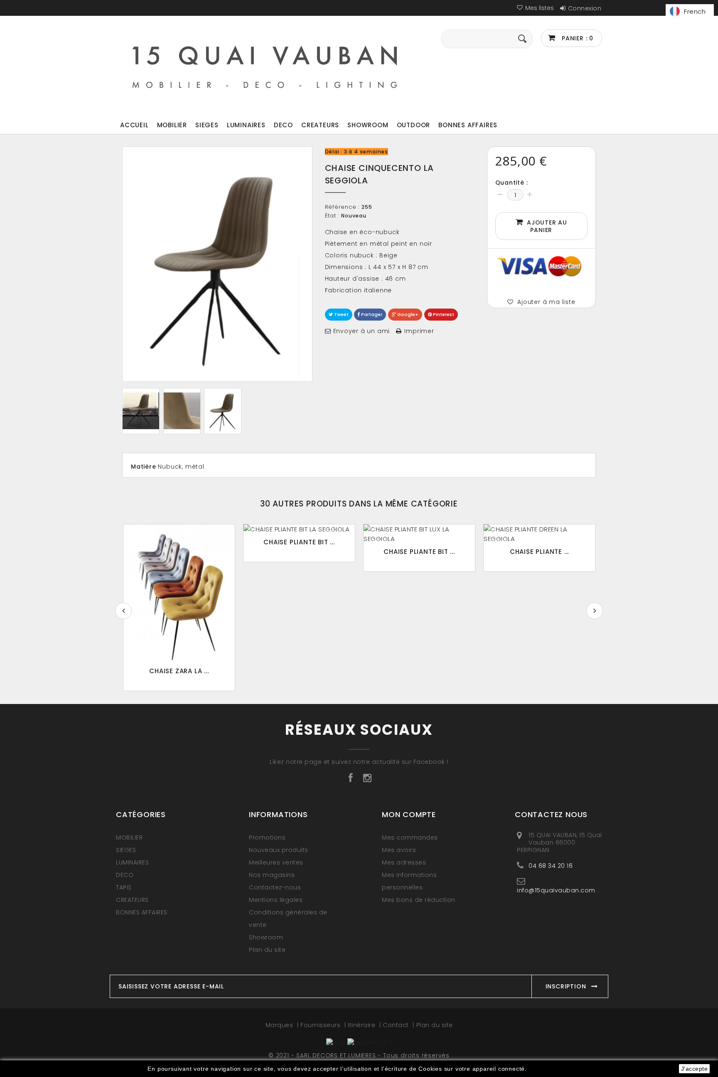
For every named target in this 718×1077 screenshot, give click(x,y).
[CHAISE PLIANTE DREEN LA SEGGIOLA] (539, 533)
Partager (371, 314)
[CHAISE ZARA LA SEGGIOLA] (179, 593)
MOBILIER (172, 125)
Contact (397, 1025)
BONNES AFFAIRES (467, 125)
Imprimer (419, 331)
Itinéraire (362, 1025)
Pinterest (443, 314)
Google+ (407, 314)
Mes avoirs (399, 850)
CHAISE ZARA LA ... (179, 671)
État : (332, 216)
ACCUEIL (134, 125)
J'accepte (694, 1068)
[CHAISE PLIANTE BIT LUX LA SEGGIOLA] (419, 533)
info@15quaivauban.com (556, 890)
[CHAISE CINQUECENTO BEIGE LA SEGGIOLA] (141, 411)
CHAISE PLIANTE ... (539, 551)
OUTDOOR (413, 125)
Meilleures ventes (276, 862)
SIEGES (207, 125)
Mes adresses (404, 862)
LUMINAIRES (246, 125)
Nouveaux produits (278, 850)
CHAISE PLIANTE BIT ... (299, 542)
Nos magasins (272, 875)
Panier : (576, 38)
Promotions (267, 837)
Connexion (585, 8)
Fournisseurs (321, 1025)
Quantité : (511, 182)
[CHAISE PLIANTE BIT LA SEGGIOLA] (299, 529)
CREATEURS (320, 125)
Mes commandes (410, 837)
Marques (280, 1025)
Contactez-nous (275, 887)
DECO (283, 125)
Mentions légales (275, 900)
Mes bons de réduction (418, 900)
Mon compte (409, 814)
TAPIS (124, 887)
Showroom (367, 125)
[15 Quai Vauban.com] (265, 65)
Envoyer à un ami (361, 331)
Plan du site (267, 950)
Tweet (341, 314)
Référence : (342, 207)
